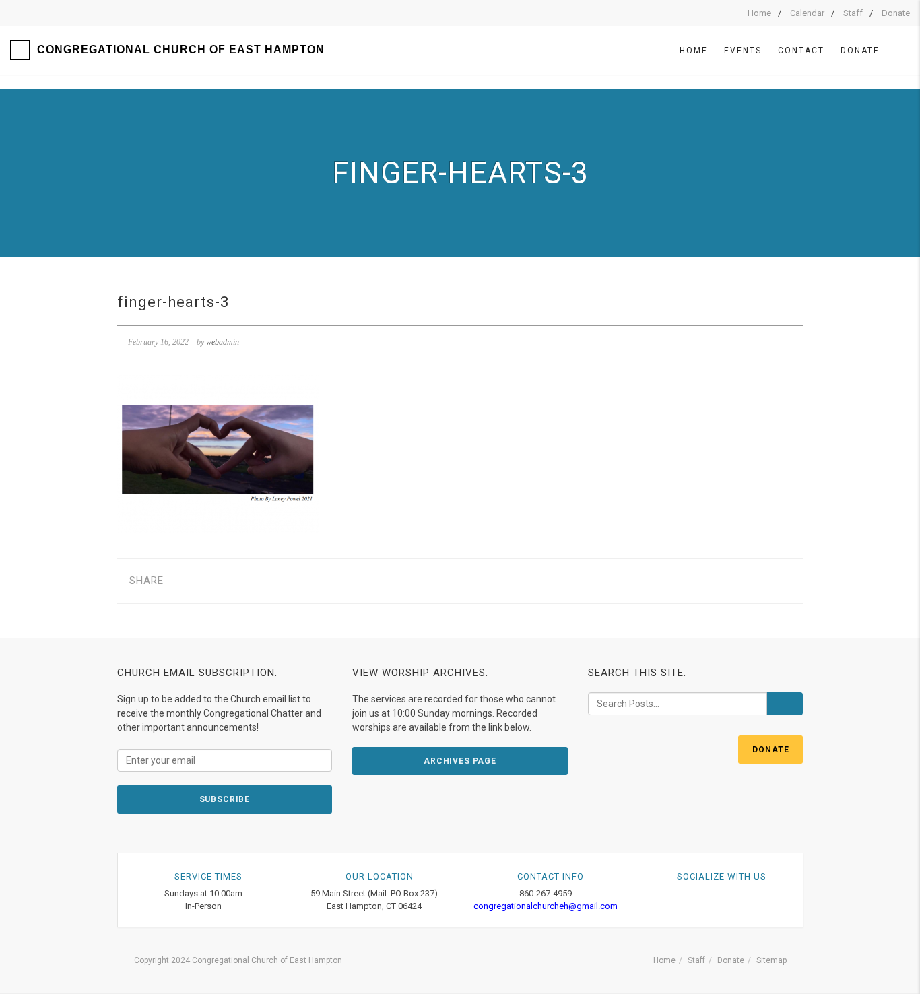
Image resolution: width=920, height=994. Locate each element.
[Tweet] (205, 580)
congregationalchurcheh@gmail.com (545, 906)
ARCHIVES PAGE (460, 761)
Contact (801, 50)
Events (743, 50)
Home (759, 13)
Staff (853, 13)
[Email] (288, 580)
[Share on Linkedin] (267, 580)
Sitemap (771, 960)
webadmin (222, 342)
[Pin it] (246, 580)
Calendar (807, 13)
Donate (896, 13)
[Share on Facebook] (184, 580)
